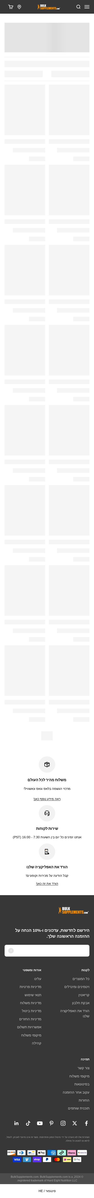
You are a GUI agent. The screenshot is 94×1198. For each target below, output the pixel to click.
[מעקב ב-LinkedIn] (16, 1123)
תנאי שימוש (33, 995)
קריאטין (83, 995)
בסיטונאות (81, 1084)
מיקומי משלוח (31, 1035)
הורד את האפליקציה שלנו (74, 1013)
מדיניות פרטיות (30, 987)
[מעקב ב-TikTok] (28, 1123)
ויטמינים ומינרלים (76, 987)
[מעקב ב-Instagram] (63, 1123)
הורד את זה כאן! (47, 883)
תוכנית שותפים (78, 1108)
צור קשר (83, 1068)
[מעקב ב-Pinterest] (51, 1123)
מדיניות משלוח (30, 1003)
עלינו (37, 979)
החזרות (84, 1100)
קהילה (36, 1043)
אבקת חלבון (80, 1003)
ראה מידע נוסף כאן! (47, 799)
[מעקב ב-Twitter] (75, 1123)
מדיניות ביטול (31, 1011)
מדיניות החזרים (30, 1019)
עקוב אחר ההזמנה (76, 1092)
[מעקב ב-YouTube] (40, 1123)
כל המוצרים (81, 979)
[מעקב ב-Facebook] (86, 1123)
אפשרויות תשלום (29, 1027)
